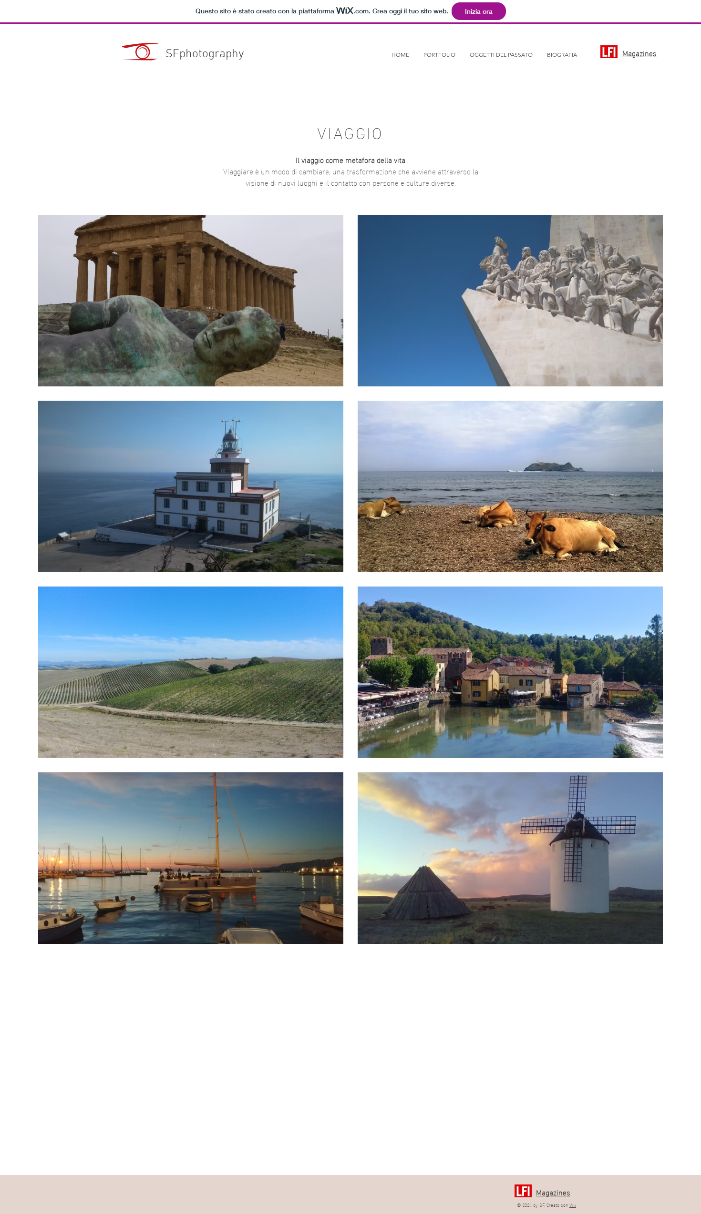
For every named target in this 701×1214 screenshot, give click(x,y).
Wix (572, 1204)
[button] (439, 55)
